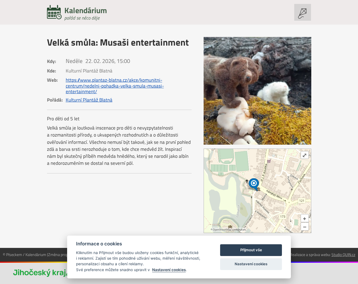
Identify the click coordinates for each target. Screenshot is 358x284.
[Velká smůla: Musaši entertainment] (257, 91)
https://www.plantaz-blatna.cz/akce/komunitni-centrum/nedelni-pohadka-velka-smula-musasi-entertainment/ (115, 85)
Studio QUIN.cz (343, 254)
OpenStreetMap (222, 229)
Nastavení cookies (169, 269)
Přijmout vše (251, 250)
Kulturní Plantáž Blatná (89, 100)
